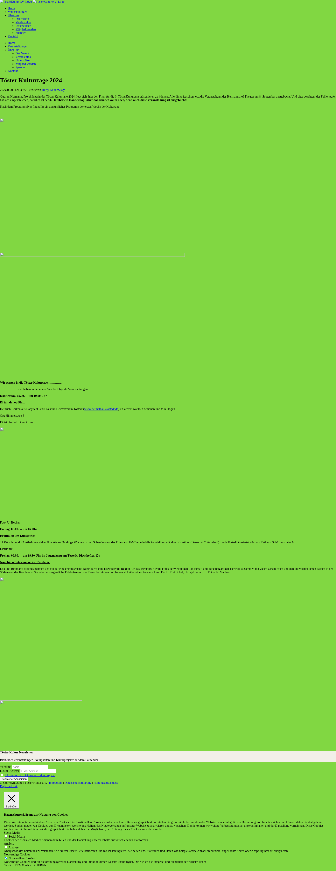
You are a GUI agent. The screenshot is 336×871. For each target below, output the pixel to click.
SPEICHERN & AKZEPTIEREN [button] (25, 865)
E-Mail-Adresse (9, 770)
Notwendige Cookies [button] (17, 854)
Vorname (5, 766)
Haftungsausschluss (106, 782)
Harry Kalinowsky (53, 90)
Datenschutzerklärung (78, 782)
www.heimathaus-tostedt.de (101, 409)
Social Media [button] (12, 832)
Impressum (55, 782)
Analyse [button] (9, 843)
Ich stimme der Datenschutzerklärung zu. (30, 775)
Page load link (9, 786)
